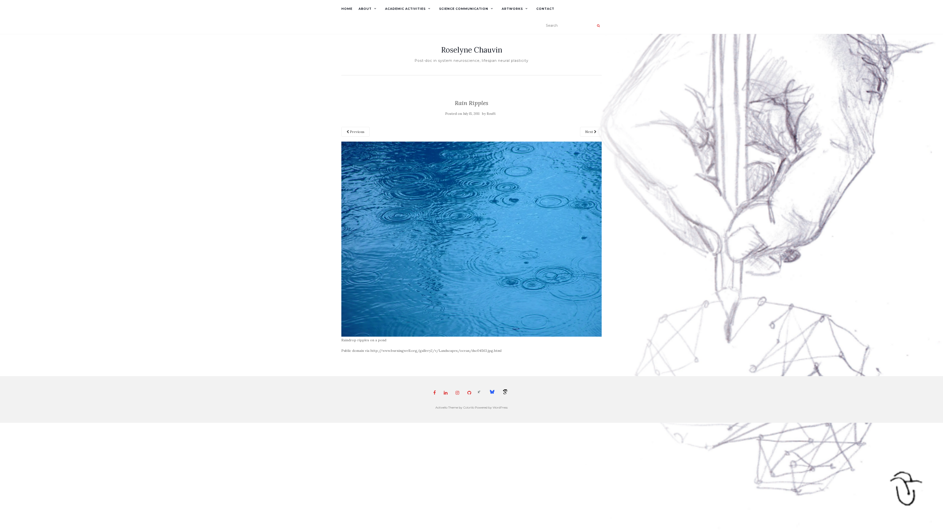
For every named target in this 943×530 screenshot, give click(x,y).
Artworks (512, 9)
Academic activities (405, 9)
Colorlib (468, 407)
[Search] (598, 25)
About (365, 9)
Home (346, 9)
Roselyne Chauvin (471, 49)
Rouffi (491, 114)
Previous (356, 132)
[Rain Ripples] (471, 239)
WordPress (500, 407)
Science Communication (463, 9)
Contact (545, 9)
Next (589, 132)
